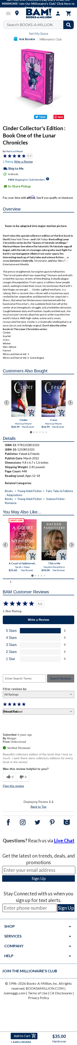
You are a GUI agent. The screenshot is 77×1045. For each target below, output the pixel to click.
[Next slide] (70, 402)
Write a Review (23, 161)
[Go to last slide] (6, 402)
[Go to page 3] (37, 432)
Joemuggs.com (14, 993)
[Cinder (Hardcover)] (23, 398)
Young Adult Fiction (29, 491)
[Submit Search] (68, 25)
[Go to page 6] (46, 432)
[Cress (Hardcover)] (53, 398)
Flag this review (13, 786)
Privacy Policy (38, 998)
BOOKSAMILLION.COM (45, 988)
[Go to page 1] (31, 432)
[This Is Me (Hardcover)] (54, 541)
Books (9, 491)
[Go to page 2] (34, 432)
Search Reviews (60, 678)
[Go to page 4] (40, 432)
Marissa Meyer (14, 151)
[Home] (38, 13)
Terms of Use (37, 993)
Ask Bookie (27, 39)
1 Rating (8, 161)
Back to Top (38, 806)
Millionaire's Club (51, 39)
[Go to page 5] (43, 432)
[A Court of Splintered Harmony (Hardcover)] (23, 539)
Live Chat (64, 840)
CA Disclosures (61, 993)
